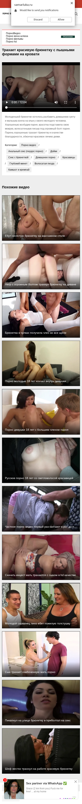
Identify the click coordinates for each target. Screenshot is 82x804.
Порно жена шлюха (17, 36)
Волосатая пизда (44, 163)
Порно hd (11, 41)
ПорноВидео (13, 33)
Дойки (53, 151)
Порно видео (28, 145)
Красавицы (68, 157)
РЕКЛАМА (68, 37)
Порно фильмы (14, 38)
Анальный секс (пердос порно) (25, 151)
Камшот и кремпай (18, 169)
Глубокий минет (18, 163)
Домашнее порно (45, 157)
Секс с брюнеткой (18, 157)
